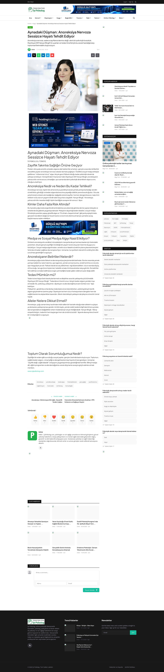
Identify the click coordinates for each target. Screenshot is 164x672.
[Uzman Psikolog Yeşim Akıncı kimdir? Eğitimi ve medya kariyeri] (108, 127)
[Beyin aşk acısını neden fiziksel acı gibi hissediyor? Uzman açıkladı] (108, 204)
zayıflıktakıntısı (93, 382)
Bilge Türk (105, 168)
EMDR (115, 227)
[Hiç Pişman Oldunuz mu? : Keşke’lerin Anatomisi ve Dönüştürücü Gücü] (70, 647)
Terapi (131, 223)
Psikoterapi (107, 223)
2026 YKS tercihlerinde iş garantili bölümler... (125, 183)
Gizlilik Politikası (130, 667)
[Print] (93, 55)
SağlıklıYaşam (40, 386)
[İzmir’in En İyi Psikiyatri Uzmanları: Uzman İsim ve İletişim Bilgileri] (108, 98)
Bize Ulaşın (31, 2)
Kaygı (58, 18)
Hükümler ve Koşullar (116, 667)
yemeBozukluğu (50, 382)
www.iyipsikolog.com (36, 371)
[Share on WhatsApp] (39, 55)
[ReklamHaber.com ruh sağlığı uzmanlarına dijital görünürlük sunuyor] (108, 195)
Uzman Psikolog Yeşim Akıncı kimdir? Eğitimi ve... (123, 126)
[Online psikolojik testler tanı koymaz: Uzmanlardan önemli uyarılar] (119, 150)
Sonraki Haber (69, 396)
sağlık (105, 232)
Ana (30, 18)
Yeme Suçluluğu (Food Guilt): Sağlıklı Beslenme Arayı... (62, 522)
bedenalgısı (61, 382)
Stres (118, 240)
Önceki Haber (57, 396)
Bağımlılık (68, 18)
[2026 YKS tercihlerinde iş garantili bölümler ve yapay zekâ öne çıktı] (108, 185)
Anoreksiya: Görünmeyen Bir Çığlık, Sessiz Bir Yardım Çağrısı (47, 401)
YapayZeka (123, 236)
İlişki (87, 18)
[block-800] (98, 9)
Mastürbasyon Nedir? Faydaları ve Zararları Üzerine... (125, 87)
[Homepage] (36, 9)
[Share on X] (34, 55)
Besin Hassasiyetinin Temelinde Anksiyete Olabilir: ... (38, 550)
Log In (125, 2)
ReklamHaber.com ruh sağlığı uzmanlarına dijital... (124, 193)
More (121, 18)
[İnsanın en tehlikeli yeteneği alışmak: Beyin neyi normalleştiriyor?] (108, 175)
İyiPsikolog (59, 386)
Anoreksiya (40, 382)
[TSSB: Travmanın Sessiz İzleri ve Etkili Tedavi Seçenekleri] (108, 108)
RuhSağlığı (125, 219)
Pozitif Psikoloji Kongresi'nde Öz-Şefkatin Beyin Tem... (87, 522)
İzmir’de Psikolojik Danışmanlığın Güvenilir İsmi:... (125, 116)
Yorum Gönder (90, 590)
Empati (106, 236)
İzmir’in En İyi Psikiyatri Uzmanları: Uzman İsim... (125, 97)
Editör (41, 432)
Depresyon (48, 18)
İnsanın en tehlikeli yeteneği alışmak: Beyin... (123, 174)
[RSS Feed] (41, 448)
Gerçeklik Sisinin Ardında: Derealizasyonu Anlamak (61, 549)
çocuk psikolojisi (108, 240)
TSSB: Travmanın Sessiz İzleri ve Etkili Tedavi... (124, 107)
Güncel (37, 18)
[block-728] (63, 130)
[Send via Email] (52, 55)
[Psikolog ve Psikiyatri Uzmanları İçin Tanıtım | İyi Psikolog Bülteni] (70, 638)
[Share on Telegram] (48, 55)
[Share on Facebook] (29, 55)
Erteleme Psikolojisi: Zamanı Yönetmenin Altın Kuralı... (87, 549)
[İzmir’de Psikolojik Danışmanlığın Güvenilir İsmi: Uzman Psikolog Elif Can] (108, 118)
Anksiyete (113, 232)
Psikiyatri (114, 236)
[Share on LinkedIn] (43, 55)
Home (29, 23)
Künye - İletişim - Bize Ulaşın (85, 625)
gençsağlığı (83, 382)
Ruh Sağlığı (115, 219)
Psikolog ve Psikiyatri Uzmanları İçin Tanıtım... (87, 636)
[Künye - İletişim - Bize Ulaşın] (70, 628)
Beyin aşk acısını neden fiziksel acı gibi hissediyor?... (125, 203)
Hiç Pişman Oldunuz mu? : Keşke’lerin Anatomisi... (84, 646)
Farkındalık (50, 386)
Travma (79, 18)
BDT (115, 223)
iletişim (125, 240)
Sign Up (131, 2)
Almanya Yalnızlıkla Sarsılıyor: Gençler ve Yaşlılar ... (38, 522)
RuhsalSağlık (69, 386)
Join (133, 632)
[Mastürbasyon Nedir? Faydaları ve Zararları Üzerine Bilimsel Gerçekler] (108, 89)
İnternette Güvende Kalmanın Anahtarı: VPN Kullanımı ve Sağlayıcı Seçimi (79, 401)
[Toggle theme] (135, 2)
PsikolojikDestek (72, 382)
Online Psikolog (109, 18)
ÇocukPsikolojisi (124, 232)
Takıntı (96, 18)
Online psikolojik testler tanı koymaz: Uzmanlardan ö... (117, 164)
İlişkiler (132, 236)
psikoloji (106, 219)
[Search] (133, 18)
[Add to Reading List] (97, 55)
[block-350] (119, 27)
